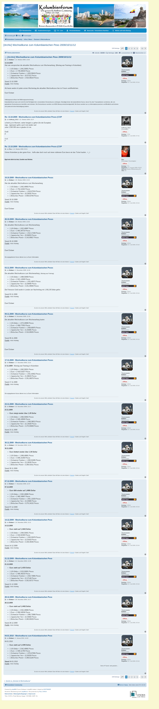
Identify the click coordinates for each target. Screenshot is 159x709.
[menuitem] (25, 30)
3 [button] (131, 48)
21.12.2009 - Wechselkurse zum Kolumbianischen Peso (28, 558)
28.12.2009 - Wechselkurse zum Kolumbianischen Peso (28, 597)
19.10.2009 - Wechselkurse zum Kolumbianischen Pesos (29, 177)
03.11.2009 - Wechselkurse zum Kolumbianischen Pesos (29, 268)
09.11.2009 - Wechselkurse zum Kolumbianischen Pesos (29, 314)
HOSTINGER (47, 689)
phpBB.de (25, 691)
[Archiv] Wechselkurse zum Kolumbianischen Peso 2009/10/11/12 (39, 45)
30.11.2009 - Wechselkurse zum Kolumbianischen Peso (28, 442)
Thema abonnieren (13, 53)
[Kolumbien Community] (75, 15)
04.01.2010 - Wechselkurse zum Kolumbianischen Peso (28, 636)
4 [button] (134, 48)
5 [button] (137, 48)
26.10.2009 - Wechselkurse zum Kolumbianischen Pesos (29, 219)
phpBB (14, 689)
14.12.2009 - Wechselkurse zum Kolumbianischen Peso (28, 520)
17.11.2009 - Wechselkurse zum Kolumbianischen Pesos (29, 360)
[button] (122, 48)
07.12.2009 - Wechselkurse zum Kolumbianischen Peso (28, 481)
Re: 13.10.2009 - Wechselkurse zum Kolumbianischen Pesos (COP (33, 117)
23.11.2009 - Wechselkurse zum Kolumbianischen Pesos (29, 404)
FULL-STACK (43, 691)
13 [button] (142, 48)
